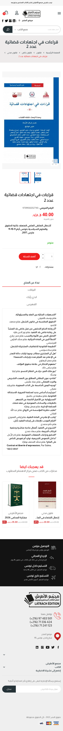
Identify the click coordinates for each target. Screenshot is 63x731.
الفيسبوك (58, 647)
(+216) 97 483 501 (41, 618)
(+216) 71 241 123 (41, 625)
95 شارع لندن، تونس (43, 638)
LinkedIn (37, 647)
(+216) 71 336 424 (41, 622)
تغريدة (37, 267)
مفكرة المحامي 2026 (16, 517)
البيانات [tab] (31, 289)
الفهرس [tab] (31, 304)
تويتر (53, 647)
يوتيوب (47, 647)
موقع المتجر (27, 20)
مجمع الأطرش (15, 513)
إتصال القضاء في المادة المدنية (47, 517)
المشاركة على (40, 267)
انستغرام (42, 647)
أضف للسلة (29, 256)
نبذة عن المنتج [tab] (31, 282)
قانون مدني (47, 513)
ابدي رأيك (31, 297)
